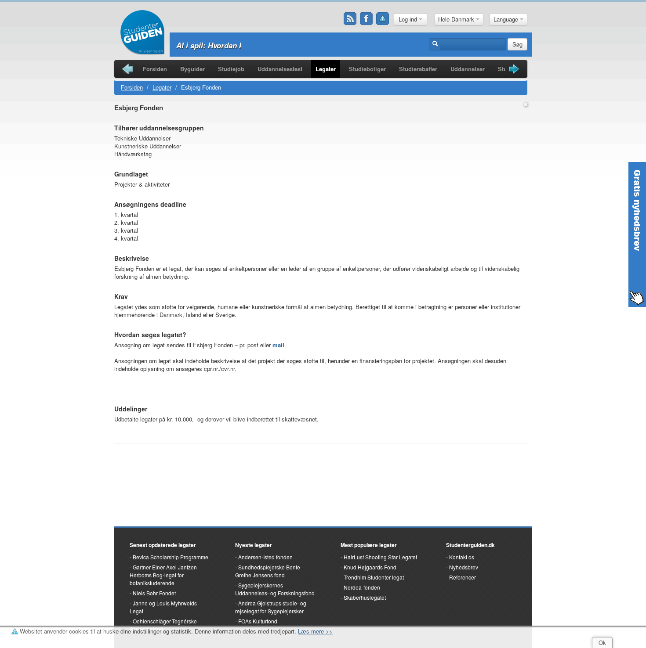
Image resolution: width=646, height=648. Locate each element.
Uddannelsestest (280, 69)
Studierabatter (418, 69)
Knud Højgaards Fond (370, 567)
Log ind (409, 19)
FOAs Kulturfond (257, 621)
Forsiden (155, 69)
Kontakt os (461, 557)
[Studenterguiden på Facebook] (366, 18)
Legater (326, 69)
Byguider (192, 69)
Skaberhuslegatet (365, 597)
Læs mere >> (315, 631)
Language (507, 19)
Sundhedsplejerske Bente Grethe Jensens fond (267, 571)
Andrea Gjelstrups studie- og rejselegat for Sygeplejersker (270, 607)
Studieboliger (367, 69)
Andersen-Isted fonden (265, 557)
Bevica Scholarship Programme (170, 557)
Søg (517, 44)
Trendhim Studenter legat (374, 577)
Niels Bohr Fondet (154, 593)
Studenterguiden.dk (470, 545)
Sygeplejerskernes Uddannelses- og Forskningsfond (275, 589)
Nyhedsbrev (463, 567)
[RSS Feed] (350, 18)
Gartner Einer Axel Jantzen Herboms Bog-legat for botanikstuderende (163, 575)
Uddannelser (467, 69)
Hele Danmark (457, 19)
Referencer (462, 577)
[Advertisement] (217, 388)
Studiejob (231, 69)
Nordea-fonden (362, 587)
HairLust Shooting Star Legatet (380, 557)
